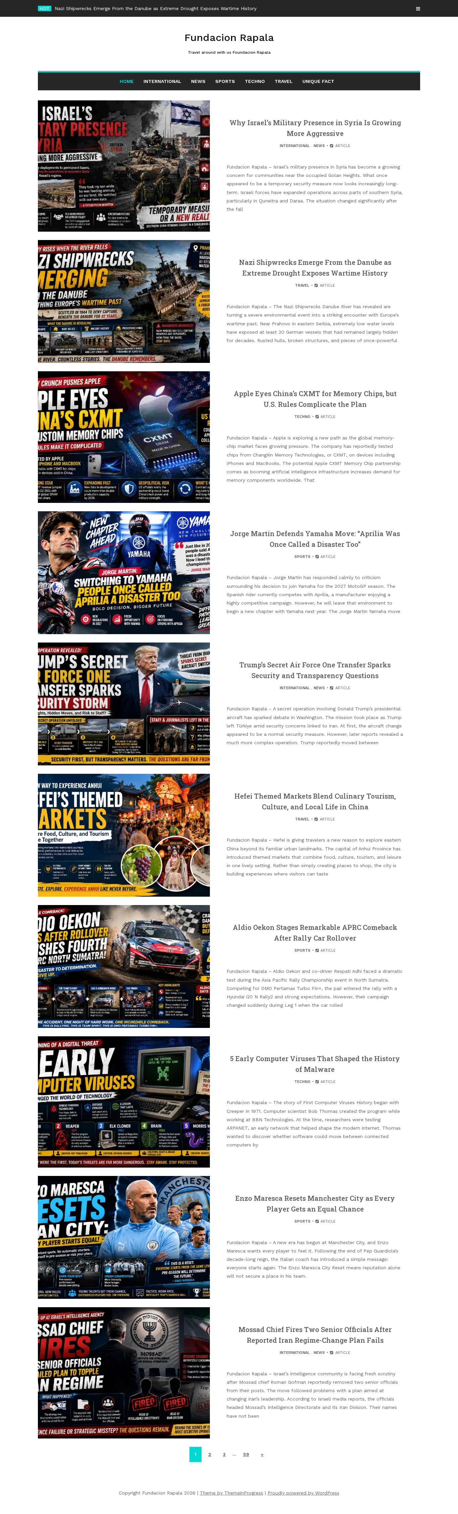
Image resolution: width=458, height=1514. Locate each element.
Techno (255, 81)
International (162, 81)
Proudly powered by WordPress (303, 1493)
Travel (284, 81)
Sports (225, 81)
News (198, 81)
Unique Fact (318, 81)
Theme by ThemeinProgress (231, 1493)
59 (246, 1454)
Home (127, 81)
